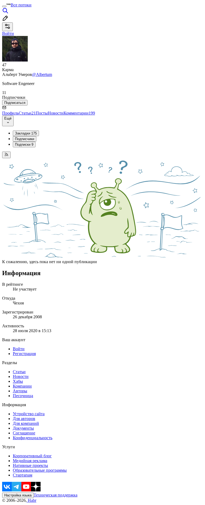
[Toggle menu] (4, 6)
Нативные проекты (30, 465)
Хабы (18, 381)
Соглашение (24, 433)
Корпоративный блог (32, 456)
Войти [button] (8, 33)
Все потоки (21, 5)
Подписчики (24, 139)
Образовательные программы (40, 470)
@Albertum (42, 74)
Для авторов (24, 418)
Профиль (10, 113)
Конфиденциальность (32, 437)
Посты (42, 113)
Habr (31, 500)
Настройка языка (17, 495)
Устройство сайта (29, 414)
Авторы (20, 391)
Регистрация (24, 353)
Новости (56, 113)
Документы (23, 428)
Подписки (24, 144)
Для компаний (26, 423)
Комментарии (79, 113)
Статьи (27, 113)
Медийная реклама (30, 460)
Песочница (23, 395)
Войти (19, 349)
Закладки (26, 133)
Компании (22, 386)
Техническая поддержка (55, 495)
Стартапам (22, 475)
